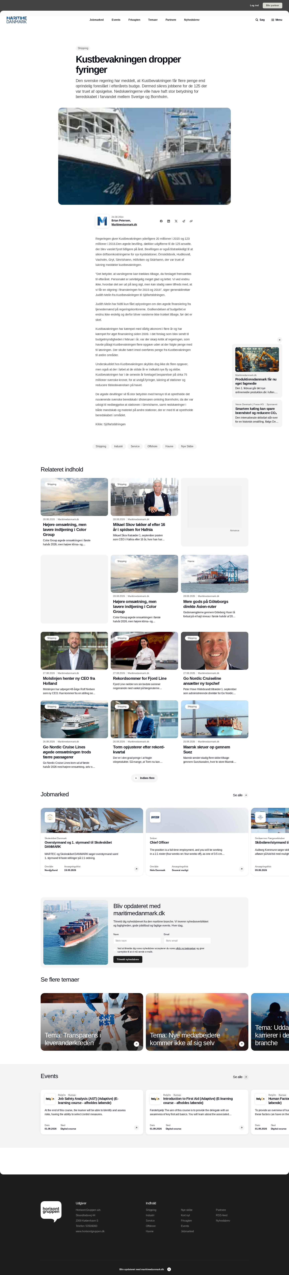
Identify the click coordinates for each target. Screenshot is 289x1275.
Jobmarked (187, 1231)
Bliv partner (272, 5)
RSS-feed (221, 1215)
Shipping (151, 1210)
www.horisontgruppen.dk (90, 1231)
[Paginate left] (43, 842)
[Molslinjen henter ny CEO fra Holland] (74, 663)
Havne (150, 1231)
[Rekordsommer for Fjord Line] (144, 661)
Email (166, 934)
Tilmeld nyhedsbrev (128, 959)
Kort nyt (185, 1215)
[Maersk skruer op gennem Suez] (214, 732)
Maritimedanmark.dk (124, 224)
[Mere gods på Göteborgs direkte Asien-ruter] (214, 586)
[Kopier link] (191, 221)
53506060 (91, 1226)
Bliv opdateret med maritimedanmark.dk (142, 1269)
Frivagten (186, 1220)
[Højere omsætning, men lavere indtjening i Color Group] (74, 512)
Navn (116, 934)
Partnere (221, 1210)
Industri (150, 1215)
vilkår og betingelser (186, 948)
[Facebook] (161, 221)
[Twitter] (176, 221)
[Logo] (17, 20)
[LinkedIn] (169, 221)
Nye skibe (187, 1210)
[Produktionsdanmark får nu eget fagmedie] (257, 371)
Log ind (254, 5)
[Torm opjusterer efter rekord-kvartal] (144, 732)
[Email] (184, 221)
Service (150, 1220)
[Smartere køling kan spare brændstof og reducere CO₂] (257, 413)
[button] (279, 340)
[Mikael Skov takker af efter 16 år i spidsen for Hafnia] (144, 509)
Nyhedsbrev (223, 1220)
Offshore (151, 1226)
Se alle (237, 795)
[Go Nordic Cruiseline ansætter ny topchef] (214, 663)
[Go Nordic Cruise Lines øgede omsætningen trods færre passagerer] (74, 734)
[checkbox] (114, 950)
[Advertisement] (215, 507)
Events (185, 1226)
